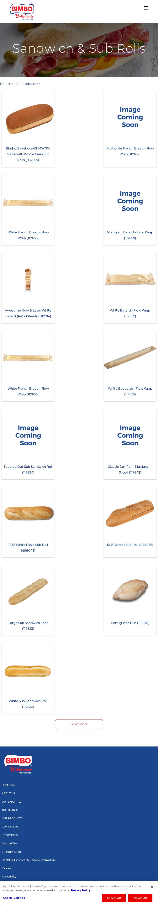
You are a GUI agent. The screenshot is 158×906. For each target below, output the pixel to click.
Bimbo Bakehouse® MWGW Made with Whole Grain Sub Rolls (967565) (28, 154)
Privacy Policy (10, 834)
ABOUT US (8, 793)
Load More (79, 724)
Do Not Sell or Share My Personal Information (28, 860)
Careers (6, 868)
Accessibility (9, 876)
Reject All (140, 897)
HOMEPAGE (9, 785)
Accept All (114, 897)
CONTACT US (10, 826)
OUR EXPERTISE (11, 801)
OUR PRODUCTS (12, 818)
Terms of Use (10, 843)
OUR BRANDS (10, 810)
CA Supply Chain (11, 851)
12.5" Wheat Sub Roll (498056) (130, 545)
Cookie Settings (14, 897)
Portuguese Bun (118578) (130, 623)
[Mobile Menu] (144, 12)
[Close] (152, 887)
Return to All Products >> (20, 84)
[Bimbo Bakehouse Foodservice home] (22, 11)
